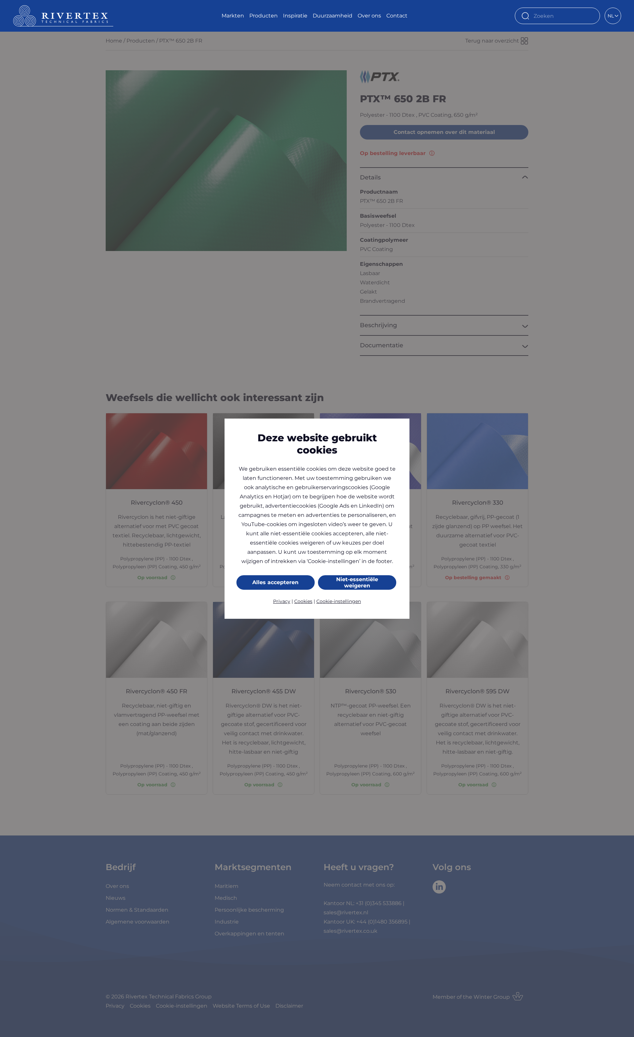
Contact (396, 16)
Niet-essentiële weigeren (357, 582)
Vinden (592, 16)
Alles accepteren (275, 582)
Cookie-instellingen (338, 601)
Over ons (369, 16)
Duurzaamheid (332, 16)
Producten (263, 16)
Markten (233, 16)
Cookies (303, 601)
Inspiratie (295, 16)
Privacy (281, 601)
